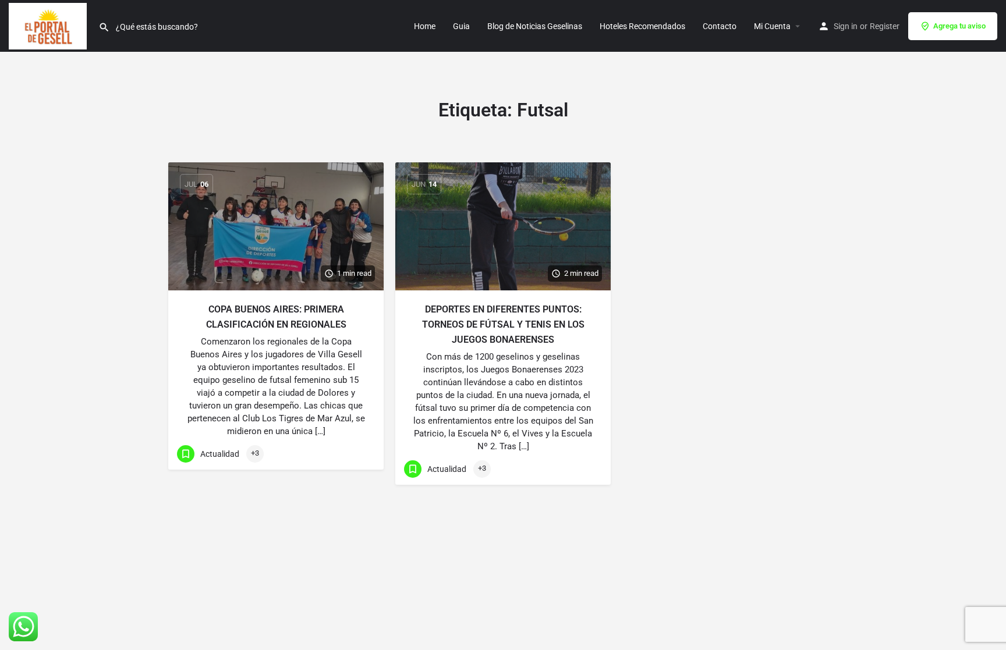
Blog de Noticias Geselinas (534, 26)
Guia (461, 26)
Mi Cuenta (772, 26)
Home (424, 26)
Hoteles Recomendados (642, 26)
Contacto (719, 26)
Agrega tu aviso (959, 26)
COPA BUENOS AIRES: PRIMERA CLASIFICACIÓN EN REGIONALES (276, 317)
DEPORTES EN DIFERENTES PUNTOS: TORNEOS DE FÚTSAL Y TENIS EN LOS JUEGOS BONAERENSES (503, 324)
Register (884, 26)
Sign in (846, 26)
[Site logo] (49, 25)
